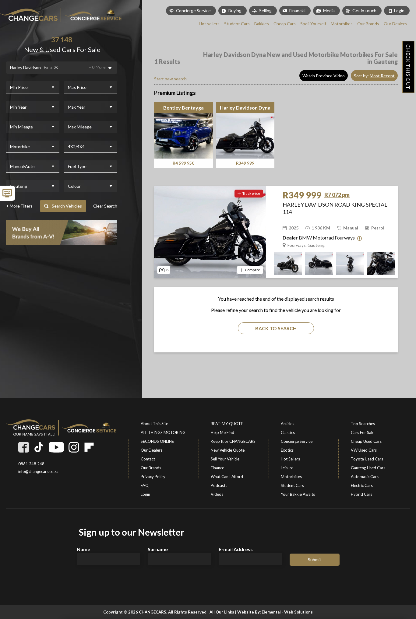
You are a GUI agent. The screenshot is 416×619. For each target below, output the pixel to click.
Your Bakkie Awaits (298, 494)
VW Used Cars (364, 450)
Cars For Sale (362, 432)
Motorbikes (342, 23)
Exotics (287, 450)
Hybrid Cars (361, 494)
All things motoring (163, 432)
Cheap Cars (284, 23)
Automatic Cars (365, 476)
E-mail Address (236, 549)
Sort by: (374, 75)
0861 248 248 (31, 464)
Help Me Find (222, 432)
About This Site (154, 423)
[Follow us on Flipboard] (89, 447)
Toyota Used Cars (367, 458)
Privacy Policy (153, 476)
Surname (158, 549)
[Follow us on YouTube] (56, 447)
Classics (288, 432)
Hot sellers (209, 23)
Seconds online (157, 441)
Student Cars (237, 23)
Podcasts (219, 485)
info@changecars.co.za (38, 471)
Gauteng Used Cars (368, 467)
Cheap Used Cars (366, 441)
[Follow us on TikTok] (38, 447)
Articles (287, 423)
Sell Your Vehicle (225, 458)
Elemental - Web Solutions (287, 612)
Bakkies (261, 23)
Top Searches (363, 423)
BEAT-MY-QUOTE (227, 423)
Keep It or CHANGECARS (233, 441)
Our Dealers (395, 23)
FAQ (145, 485)
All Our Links (222, 612)
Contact (148, 458)
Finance (217, 467)
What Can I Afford (227, 476)
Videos (217, 494)
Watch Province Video (323, 75)
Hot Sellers (290, 458)
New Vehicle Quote (228, 450)
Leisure (287, 467)
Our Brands (368, 23)
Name (83, 549)
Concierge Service (193, 10)
